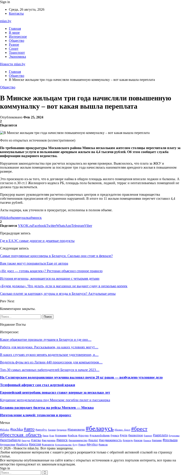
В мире (14, 32)
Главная (15, 28)
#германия (61, 435)
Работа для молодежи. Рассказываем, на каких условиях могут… (49, 347)
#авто (29, 429)
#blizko (5, 218)
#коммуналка (20, 218)
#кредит (26, 440)
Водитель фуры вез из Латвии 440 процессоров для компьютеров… (51, 362)
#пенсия (138, 440)
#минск (36, 218)
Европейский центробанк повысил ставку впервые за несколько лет (55, 392)
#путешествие (7, 444)
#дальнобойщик (100, 435)
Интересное (18, 36)
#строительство (63, 444)
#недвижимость (110, 440)
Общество (16, 40)
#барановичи (76, 429)
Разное (14, 44)
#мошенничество (78, 440)
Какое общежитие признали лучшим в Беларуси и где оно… (45, 339)
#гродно (83, 435)
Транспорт (17, 52)
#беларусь (100, 428)
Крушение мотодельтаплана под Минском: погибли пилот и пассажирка (55, 400)
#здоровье (174, 435)
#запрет (148, 435)
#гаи (51, 435)
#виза (45, 435)
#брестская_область (21, 434)
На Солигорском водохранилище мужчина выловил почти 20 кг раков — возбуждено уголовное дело (81, 377)
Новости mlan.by (12, 64)
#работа (22, 444)
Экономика (17, 56)
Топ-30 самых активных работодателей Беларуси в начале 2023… (49, 370)
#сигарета (48, 444)
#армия (52, 429)
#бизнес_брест (122, 430)
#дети (123, 435)
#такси (82, 444)
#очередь (128, 440)
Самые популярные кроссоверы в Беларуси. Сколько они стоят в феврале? (56, 256)
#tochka (16, 429)
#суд (75, 444)
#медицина (48, 440)
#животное (135, 435)
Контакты (16, 13)
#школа (103, 444)
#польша (170, 440)
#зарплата (160, 435)
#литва (36, 440)
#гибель (72, 435)
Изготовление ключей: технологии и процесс (35, 415)
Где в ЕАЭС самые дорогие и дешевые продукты (37, 241)
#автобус (41, 429)
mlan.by (5, 21)
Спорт (13, 48)
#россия (35, 444)
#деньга (115, 435)
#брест (139, 428)
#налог (93, 440)
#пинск (147, 440)
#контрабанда (10, 440)
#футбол (92, 444)
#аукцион (62, 429)
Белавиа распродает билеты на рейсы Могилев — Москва (47, 407)
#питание (157, 440)
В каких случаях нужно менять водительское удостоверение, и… (49, 355)
